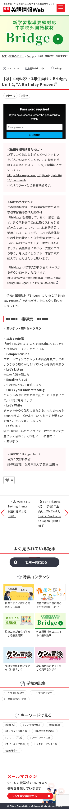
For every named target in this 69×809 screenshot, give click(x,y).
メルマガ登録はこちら (24, 796)
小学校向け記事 (16, 692)
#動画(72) (10, 724)
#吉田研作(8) (11, 750)
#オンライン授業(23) (16, 731)
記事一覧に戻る (36, 562)
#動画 (24, 96)
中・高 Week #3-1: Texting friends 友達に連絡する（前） (19, 509)
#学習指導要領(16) (45, 731)
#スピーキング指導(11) (17, 743)
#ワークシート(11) (40, 737)
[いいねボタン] (7, 480)
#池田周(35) (55, 724)
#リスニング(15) (13, 737)
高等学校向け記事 (17, 699)
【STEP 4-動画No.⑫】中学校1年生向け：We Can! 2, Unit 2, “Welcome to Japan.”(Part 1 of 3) (49, 513)
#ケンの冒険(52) (32, 724)
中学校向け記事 (44, 692)
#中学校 (10, 96)
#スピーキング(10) (47, 743)
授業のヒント (16, 56)
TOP (4, 56)
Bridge (30, 56)
